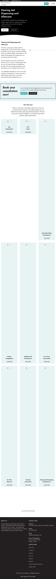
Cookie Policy (32, 567)
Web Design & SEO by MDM (27, 576)
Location (31, 553)
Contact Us (31, 550)
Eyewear (31, 561)
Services (5, 30)
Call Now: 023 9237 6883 (28, 511)
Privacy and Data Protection (36, 564)
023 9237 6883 (33, 93)
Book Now (14, 30)
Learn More (9, 132)
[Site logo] (6, 3)
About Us (31, 556)
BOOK (46, 3)
